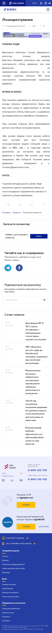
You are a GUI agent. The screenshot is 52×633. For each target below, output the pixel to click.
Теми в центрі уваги (10, 597)
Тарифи (26, 505)
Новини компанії (9, 584)
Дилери (5, 560)
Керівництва (7, 588)
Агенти (5, 556)
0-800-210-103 (37, 470)
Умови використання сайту (13, 568)
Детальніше (44, 526)
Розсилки (6, 617)
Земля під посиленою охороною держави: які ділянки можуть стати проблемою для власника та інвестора (36, 410)
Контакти (6, 621)
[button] (4, 3)
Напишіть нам (8, 613)
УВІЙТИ (39, 236)
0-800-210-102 (37, 479)
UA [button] (34, 3)
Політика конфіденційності (13, 564)
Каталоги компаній (10, 593)
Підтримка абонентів (11, 609)
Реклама (6, 572)
